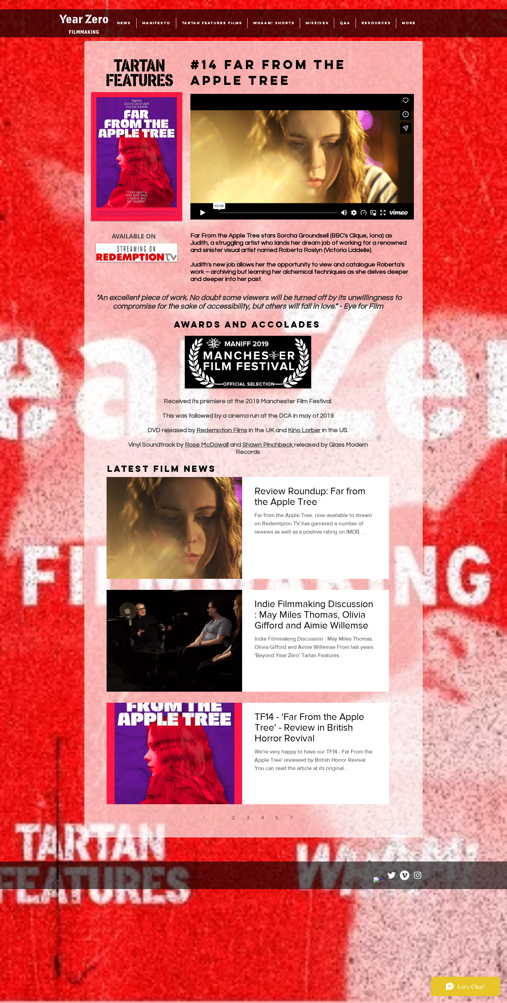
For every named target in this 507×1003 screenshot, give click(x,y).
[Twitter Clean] (391, 875)
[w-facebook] (378, 882)
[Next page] (291, 817)
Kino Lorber (304, 430)
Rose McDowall (207, 444)
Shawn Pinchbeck (268, 444)
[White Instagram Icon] (418, 875)
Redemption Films (222, 430)
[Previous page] (204, 817)
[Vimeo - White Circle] (404, 875)
